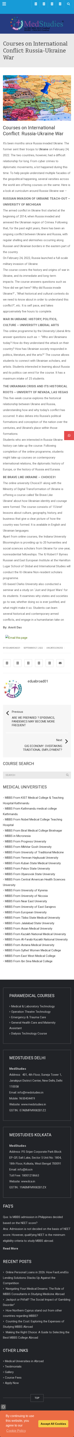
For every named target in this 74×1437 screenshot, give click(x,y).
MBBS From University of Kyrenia (26, 890)
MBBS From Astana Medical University (29, 945)
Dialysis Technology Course (29, 1033)
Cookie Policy (16, 1430)
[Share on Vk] (49, 663)
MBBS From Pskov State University (27, 868)
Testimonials (13, 1366)
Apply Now (12, 1383)
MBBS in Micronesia (18, 836)
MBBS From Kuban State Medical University (33, 863)
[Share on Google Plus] (28, 663)
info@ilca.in (25, 1169)
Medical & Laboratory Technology (33, 1006)
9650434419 (27, 1098)
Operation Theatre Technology (31, 1012)
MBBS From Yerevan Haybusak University (31, 857)
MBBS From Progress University (25, 841)
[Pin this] (39, 663)
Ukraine (43, 149)
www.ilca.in (28, 1181)
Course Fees (13, 1377)
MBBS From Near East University (26, 901)
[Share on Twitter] (18, 663)
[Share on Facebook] (7, 663)
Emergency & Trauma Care (28, 1017)
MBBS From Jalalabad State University (29, 923)
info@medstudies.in (30, 1092)
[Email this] (60, 663)
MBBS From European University (26, 912)
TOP (37, 1397)
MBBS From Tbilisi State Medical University (32, 917)
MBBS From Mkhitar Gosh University (28, 847)
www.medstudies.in (33, 1104)
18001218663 (30, 1175)
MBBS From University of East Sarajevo (30, 907)
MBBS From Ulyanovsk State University (30, 874)
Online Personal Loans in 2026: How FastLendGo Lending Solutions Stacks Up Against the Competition (36, 1277)
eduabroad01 (38, 681)
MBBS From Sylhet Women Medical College (33, 950)
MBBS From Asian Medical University (28, 928)
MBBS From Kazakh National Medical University (35, 934)
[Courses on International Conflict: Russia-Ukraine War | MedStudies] (37, 24)
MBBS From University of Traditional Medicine (34, 852)
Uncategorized (54, 648)
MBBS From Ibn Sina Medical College (28, 961)
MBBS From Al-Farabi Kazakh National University (36, 939)
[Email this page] (17, 637)
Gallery (9, 1372)
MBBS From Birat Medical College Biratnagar (33, 830)
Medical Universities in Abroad (24, 1361)
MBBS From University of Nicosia (26, 895)
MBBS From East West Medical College (30, 955)
